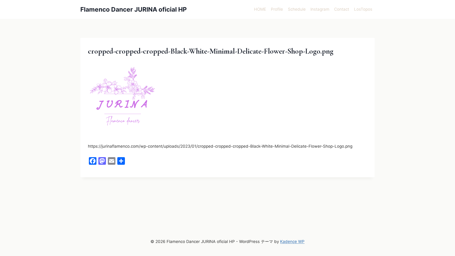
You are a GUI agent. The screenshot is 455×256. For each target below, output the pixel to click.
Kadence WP (292, 241)
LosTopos (363, 9)
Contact (341, 9)
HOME (260, 9)
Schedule (297, 9)
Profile (277, 9)
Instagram (319, 9)
